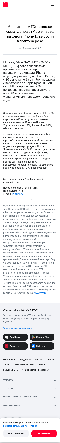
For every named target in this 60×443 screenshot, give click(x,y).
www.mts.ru (40, 293)
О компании (9, 359)
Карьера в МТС (10, 370)
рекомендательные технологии (20, 425)
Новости (52, 359)
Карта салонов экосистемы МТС (29, 364)
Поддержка (25, 359)
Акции (6, 364)
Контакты (39, 359)
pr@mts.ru (17, 194)
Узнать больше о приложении (18, 328)
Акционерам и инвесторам (35, 370)
